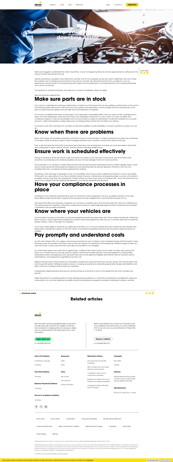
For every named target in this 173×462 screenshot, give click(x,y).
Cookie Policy (70, 419)
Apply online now (42, 339)
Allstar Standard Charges (94, 426)
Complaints (112, 426)
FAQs (63, 361)
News (63, 365)
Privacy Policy (55, 419)
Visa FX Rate (127, 426)
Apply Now (132, 5)
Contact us (118, 5)
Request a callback (103, 339)
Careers (116, 365)
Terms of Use (40, 419)
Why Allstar (117, 361)
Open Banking (41, 434)
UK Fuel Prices (65, 380)
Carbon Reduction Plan (44, 426)
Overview (38, 365)
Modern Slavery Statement (112, 419)
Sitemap (55, 434)
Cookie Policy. (90, 460)
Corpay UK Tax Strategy (89, 419)
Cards (62, 5)
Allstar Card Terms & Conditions (69, 426)
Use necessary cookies (152, 460)
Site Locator (65, 376)
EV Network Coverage (42, 361)
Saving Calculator (67, 384)
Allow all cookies (165, 460)
